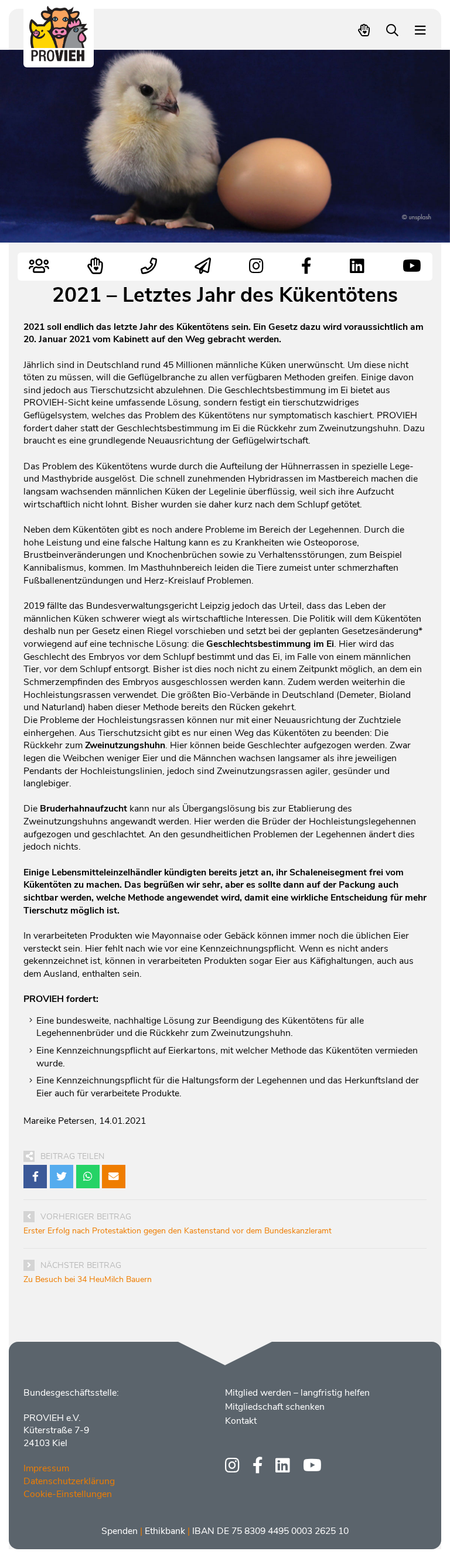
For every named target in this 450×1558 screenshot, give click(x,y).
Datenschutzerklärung (69, 1481)
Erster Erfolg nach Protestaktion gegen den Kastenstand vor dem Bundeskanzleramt (177, 1230)
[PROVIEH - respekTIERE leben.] (58, 56)
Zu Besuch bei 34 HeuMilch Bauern (87, 1279)
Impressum (46, 1468)
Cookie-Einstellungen (67, 1494)
